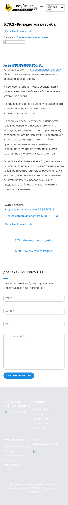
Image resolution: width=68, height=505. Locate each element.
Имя (8, 298)
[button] (55, 8)
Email (9, 311)
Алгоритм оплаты (12, 464)
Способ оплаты (11, 460)
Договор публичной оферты (17, 446)
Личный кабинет (41, 409)
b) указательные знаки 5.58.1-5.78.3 (31, 209)
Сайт (8, 324)
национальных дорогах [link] (46, 69)
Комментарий (15, 336)
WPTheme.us (33, 491)
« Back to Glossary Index (18, 31)
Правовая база (40, 428)
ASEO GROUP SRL (34, 488)
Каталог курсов (40, 418)
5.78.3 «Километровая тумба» (34, 250)
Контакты (8, 469)
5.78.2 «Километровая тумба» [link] (23, 64)
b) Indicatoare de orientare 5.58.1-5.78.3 (33, 215)
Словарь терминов (42, 423)
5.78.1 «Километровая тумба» (33, 240)
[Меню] (41, 8)
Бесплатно (38, 414)
